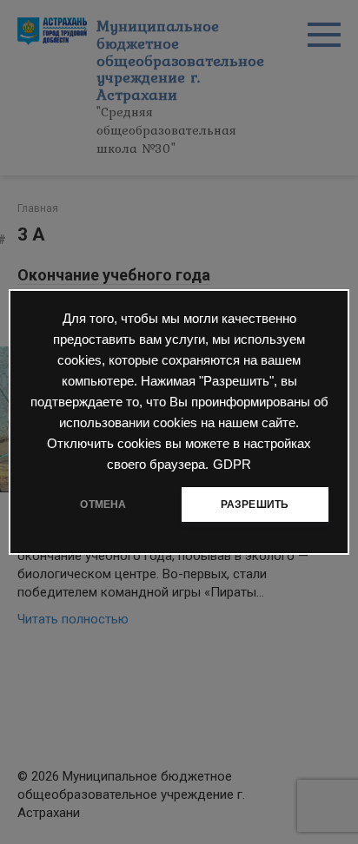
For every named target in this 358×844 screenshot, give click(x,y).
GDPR (232, 464)
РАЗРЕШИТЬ (255, 504)
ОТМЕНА (103, 504)
